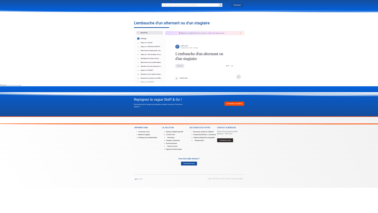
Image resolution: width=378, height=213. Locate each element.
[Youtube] (231, 146)
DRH (13, 85)
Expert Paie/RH (18, 85)
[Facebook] (219, 146)
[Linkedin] (225, 146)
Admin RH (9, 85)
